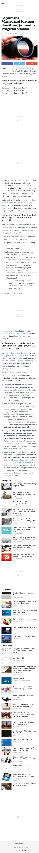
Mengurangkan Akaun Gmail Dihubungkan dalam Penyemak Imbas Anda (24, 511)
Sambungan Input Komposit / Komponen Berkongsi (23, 749)
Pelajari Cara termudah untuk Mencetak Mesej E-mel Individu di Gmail (24, 494)
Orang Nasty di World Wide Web (24, 628)
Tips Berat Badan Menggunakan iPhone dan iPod (24, 594)
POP (9, 465)
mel (18, 353)
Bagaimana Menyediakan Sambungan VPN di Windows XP (24, 758)
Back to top (19, 844)
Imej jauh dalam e (9, 353)
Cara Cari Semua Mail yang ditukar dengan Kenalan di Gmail (25, 503)
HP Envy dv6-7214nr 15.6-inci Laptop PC (23, 696)
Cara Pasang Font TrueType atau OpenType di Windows (24, 603)
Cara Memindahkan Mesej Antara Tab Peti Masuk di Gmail (24, 547)
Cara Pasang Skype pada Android (24, 619)
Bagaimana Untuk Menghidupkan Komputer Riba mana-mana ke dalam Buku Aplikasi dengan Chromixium (24, 670)
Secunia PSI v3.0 (18, 658)
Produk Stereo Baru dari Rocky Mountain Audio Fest (23, 723)
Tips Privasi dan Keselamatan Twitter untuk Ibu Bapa (23, 705)
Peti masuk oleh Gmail (11, 331)
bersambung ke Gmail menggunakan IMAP (21, 462)
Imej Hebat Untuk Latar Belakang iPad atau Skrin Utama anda (24, 732)
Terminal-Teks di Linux (21, 766)
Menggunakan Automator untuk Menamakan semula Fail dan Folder (24, 651)
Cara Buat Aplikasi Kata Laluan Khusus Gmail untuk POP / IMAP (24, 520)
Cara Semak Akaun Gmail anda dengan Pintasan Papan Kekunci (24, 538)
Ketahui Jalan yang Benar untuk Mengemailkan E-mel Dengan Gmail (24, 529)
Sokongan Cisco (18, 678)
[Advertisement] (19, 146)
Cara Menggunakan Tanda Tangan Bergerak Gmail (25, 485)
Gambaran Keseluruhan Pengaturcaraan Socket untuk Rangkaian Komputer (23, 715)
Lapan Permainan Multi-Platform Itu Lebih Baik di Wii (24, 785)
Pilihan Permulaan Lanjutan (22, 740)
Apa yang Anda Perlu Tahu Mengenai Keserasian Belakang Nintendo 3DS (23, 776)
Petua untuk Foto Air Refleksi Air (24, 636)
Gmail (4, 203)
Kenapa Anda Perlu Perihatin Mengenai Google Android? (23, 688)
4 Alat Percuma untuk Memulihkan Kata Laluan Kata (25, 611)
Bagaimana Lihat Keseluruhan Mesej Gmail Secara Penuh (23, 555)
